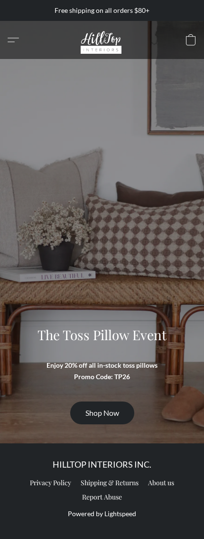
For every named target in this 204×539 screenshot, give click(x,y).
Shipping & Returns (110, 482)
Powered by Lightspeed (102, 514)
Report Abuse (102, 496)
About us (161, 482)
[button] (102, 40)
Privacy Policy (50, 482)
